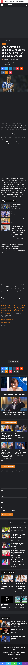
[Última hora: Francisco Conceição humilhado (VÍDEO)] (6, 545)
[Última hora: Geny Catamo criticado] (21, 599)
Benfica (23, 652)
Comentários (22, 522)
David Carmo (14, 361)
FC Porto (12, 40)
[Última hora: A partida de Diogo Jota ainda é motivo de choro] (7, 578)
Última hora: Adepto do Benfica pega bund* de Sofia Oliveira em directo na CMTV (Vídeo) (18, 553)
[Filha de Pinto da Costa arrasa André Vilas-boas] (21, 445)
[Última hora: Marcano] (21, 428)
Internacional (11, 654)
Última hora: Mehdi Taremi (18, 212)
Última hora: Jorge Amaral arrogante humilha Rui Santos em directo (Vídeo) (6, 436)
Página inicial (6, 40)
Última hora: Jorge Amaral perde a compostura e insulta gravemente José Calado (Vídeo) (7, 453)
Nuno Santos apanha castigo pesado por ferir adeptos (18, 630)
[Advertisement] (14, 23)
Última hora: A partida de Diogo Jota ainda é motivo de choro (7, 586)
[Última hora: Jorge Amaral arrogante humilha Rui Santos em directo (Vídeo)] (7, 428)
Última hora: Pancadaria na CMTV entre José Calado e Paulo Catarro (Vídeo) (18, 536)
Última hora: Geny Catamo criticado (20, 605)
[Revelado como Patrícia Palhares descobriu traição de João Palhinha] (5, 624)
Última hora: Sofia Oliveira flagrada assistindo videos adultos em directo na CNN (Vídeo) (18, 562)
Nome (3, 490)
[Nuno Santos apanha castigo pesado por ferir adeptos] (5, 631)
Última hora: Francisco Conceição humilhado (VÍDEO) (17, 544)
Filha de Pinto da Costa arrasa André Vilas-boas (20, 452)
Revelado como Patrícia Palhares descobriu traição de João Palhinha (19, 623)
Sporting (13, 652)
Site (2, 502)
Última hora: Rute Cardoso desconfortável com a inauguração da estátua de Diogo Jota (21, 587)
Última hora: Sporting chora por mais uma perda (6, 605)
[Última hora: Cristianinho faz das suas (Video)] (6, 529)
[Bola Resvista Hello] (10, 5)
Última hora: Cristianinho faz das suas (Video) (18, 528)
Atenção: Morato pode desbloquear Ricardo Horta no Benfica (7, 321)
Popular (4, 522)
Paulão (5, 59)
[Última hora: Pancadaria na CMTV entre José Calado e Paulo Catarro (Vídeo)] (6, 536)
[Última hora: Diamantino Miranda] (5, 221)
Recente (12, 522)
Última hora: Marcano (18, 434)
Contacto (17, 654)
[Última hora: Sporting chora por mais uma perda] (7, 599)
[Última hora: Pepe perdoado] (5, 206)
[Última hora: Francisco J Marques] (5, 639)
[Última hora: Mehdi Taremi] (5, 214)
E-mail (3, 496)
